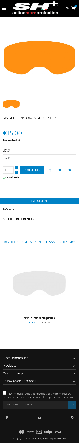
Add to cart (32, 170)
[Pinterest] (70, 170)
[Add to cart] (21, 330)
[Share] (50, 170)
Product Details (39, 200)
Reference (8, 209)
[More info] (58, 330)
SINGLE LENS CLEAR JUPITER (39, 318)
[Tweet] (60, 170)
